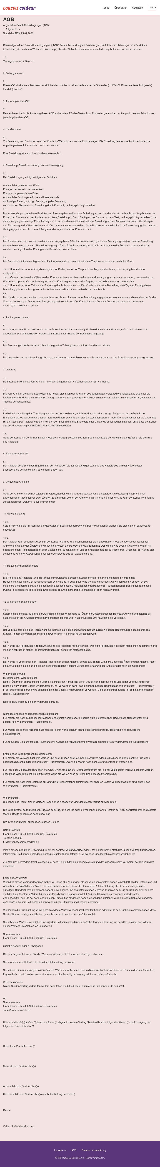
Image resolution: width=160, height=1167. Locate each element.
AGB (74, 1150)
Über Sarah (120, 7)
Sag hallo (137, 7)
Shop (106, 7)
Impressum (60, 1150)
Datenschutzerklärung (94, 1150)
